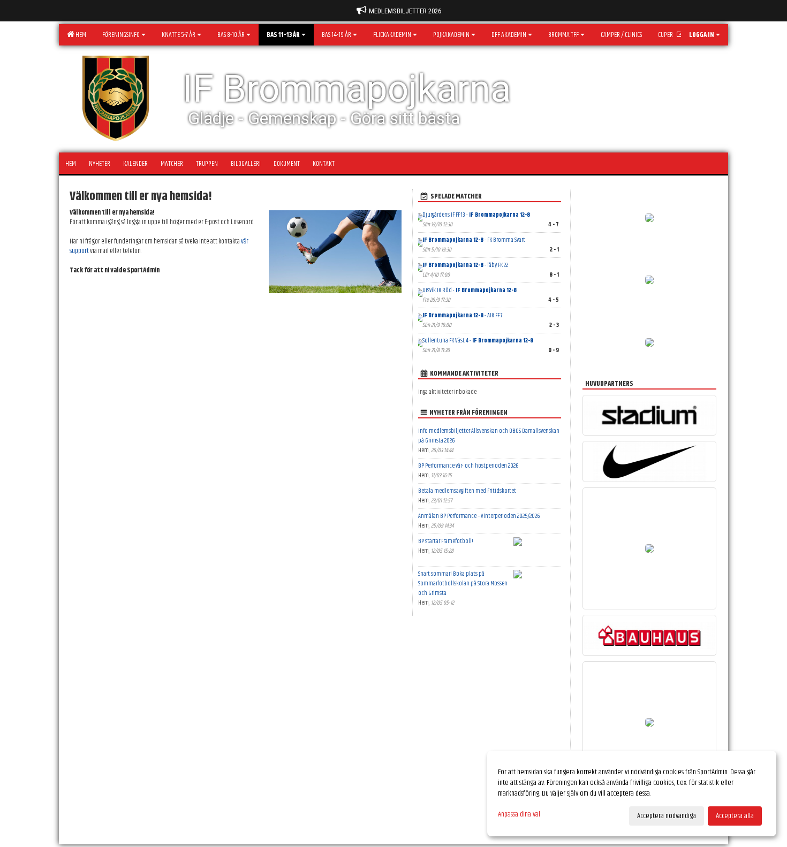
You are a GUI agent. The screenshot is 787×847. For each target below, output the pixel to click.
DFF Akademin (508, 34)
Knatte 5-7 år (178, 34)
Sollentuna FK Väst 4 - (477, 340)
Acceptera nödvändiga (666, 816)
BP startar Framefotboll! (445, 541)
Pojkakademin (451, 34)
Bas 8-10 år (231, 34)
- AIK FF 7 (462, 315)
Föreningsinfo (121, 34)
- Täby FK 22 (465, 265)
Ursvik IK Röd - (469, 290)
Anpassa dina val (519, 814)
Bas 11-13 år (283, 34)
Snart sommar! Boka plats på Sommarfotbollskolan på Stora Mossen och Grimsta (463, 583)
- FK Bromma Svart (473, 240)
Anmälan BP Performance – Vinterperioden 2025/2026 (479, 516)
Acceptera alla (735, 816)
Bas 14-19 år (336, 34)
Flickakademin (392, 34)
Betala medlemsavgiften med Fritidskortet (467, 490)
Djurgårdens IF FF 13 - (476, 214)
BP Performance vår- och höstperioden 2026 (468, 465)
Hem (79, 34)
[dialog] (631, 793)
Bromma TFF (563, 34)
